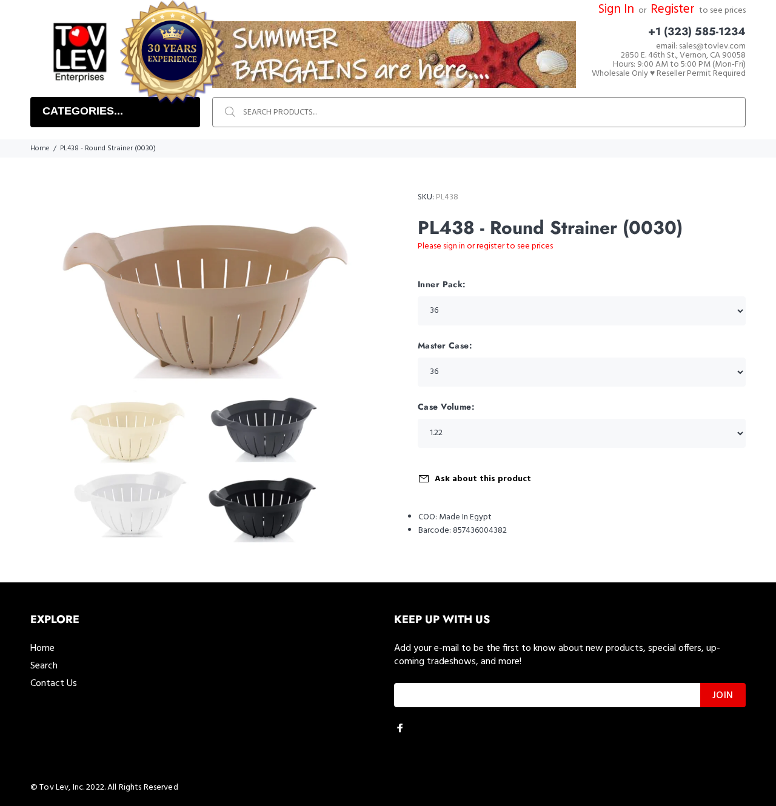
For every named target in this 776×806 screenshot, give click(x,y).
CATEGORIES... (82, 111)
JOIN (723, 696)
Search (44, 666)
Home (40, 148)
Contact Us (53, 683)
